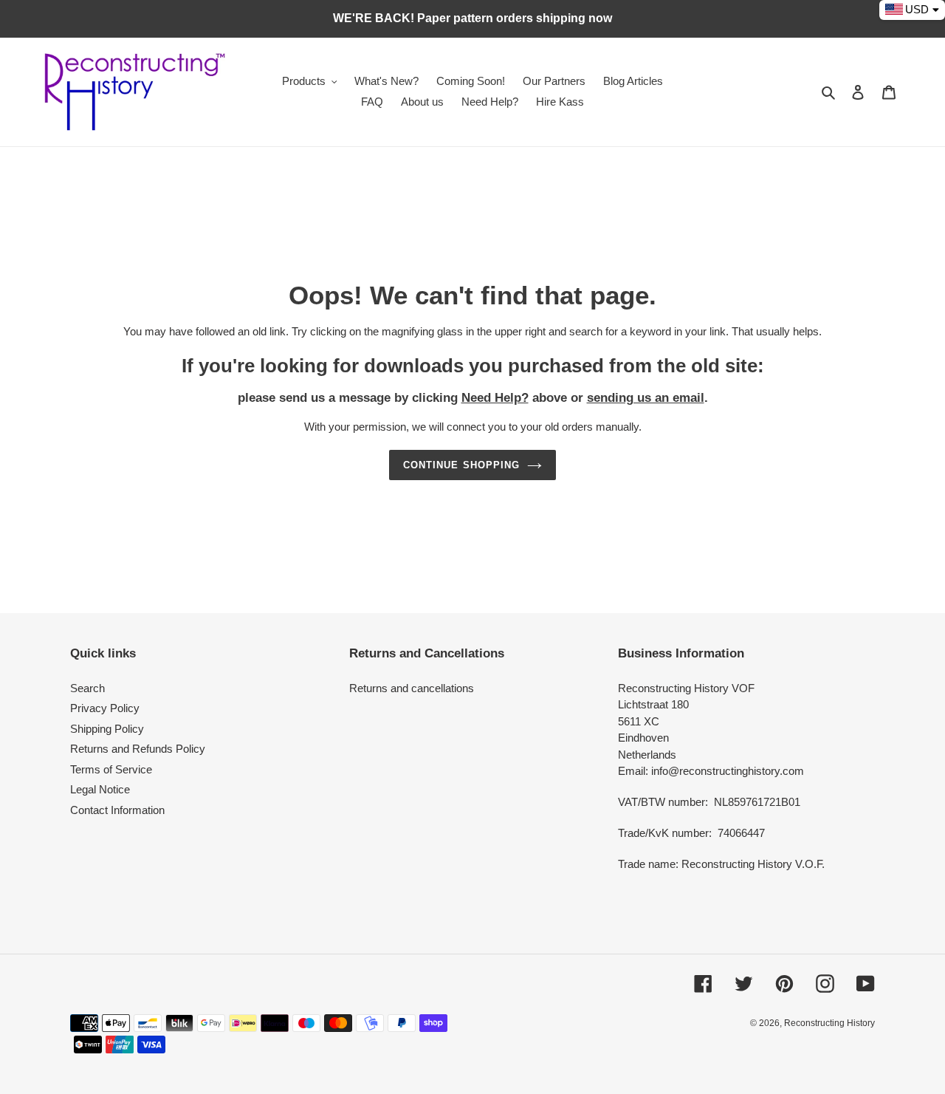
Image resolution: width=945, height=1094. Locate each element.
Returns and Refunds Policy (137, 748)
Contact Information (117, 810)
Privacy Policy (105, 708)
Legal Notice (100, 789)
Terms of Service (111, 769)
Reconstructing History (829, 1023)
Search (87, 688)
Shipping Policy (107, 728)
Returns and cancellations (411, 688)
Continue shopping (461, 465)
